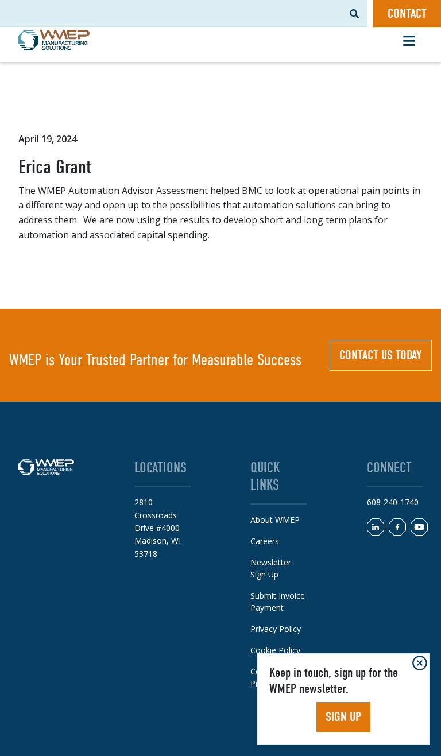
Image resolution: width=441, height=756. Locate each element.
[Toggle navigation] (409, 40)
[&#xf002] (354, 13)
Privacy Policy (275, 628)
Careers (264, 541)
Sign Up (343, 717)
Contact (407, 13)
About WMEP (275, 519)
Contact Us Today (380, 355)
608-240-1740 (393, 502)
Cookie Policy (275, 650)
